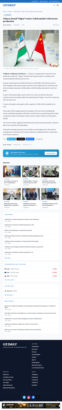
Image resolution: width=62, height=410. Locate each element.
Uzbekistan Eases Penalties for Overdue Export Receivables (22, 241)
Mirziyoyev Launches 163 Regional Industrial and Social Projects (23, 329)
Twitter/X (21, 139)
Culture (34, 357)
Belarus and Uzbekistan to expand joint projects (18, 230)
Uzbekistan (35, 346)
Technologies (36, 354)
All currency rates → (10, 279)
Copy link (40, 139)
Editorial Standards (9, 388)
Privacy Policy (7, 380)
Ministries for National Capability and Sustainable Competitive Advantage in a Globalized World (30, 306)
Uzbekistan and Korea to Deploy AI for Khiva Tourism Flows (21, 324)
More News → (8, 258)
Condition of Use (8, 377)
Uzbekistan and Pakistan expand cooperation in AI (19, 252)
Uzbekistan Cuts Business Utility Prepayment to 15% (19, 225)
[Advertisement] (31, 405)
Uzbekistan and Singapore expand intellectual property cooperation (24, 246)
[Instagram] (28, 397)
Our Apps (6, 382)
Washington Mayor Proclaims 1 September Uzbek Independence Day (24, 236)
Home (4, 11)
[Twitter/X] (37, 397)
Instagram (35, 377)
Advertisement (7, 385)
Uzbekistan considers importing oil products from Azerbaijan (22, 219)
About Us (6, 374)
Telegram (12, 139)
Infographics (35, 1)
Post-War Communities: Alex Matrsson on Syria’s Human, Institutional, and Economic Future (30, 313)
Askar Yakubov (7, 25)
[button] (54, 5)
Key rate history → (9, 295)
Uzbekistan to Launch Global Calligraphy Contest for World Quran (23, 318)
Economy (9, 11)
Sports (34, 360)
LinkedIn (34, 385)
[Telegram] (24, 397)
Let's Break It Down (54, 1)
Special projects (44, 1)
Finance (34, 352)
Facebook (30, 139)
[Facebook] (33, 397)
